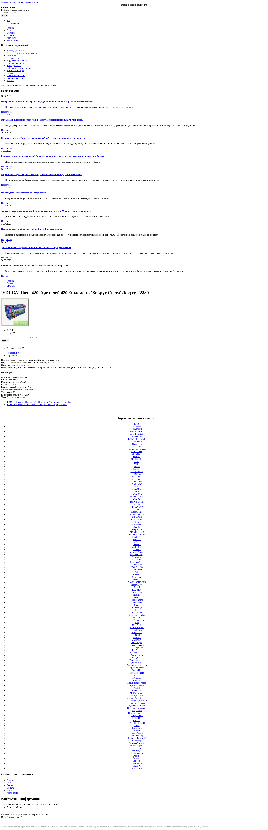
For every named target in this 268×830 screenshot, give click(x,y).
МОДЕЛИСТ (137, 695)
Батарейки (12, 55)
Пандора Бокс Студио (136, 705)
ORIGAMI (137, 569)
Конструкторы (14, 65)
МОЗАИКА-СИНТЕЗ (136, 698)
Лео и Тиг (137, 690)
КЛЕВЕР (136, 678)
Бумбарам (137, 650)
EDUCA (11, 286)
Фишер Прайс (136, 745)
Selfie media (136, 602)
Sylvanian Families (136, 615)
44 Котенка (136, 429)
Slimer (137, 610)
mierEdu (137, 544)
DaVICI (136, 456)
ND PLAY (137, 559)
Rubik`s (136, 595)
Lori (137, 522)
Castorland (137, 446)
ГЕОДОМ (137, 657)
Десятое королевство (137, 665)
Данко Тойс (136, 663)
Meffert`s (137, 539)
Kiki (137, 509)
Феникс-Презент (137, 743)
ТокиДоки (137, 728)
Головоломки (13, 58)
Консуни (137, 680)
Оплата (10, 35)
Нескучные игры (137, 703)
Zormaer (137, 637)
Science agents (136, 600)
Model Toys (136, 547)
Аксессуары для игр (16, 50)
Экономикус (137, 763)
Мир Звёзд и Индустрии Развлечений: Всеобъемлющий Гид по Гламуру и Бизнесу (42, 120)
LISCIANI (137, 517)
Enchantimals (137, 476)
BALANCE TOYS (137, 439)
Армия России (137, 645)
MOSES (137, 549)
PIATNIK (136, 574)
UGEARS (136, 625)
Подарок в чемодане (137, 708)
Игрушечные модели (17, 60)
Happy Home (137, 489)
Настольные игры (15, 70)
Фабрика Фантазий (137, 738)
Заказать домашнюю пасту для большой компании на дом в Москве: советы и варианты (46, 211)
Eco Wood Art (137, 471)
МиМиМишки (137, 693)
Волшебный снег (137, 652)
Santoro (136, 597)
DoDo (137, 466)
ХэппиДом (137, 751)
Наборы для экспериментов (20, 68)
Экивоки (137, 761)
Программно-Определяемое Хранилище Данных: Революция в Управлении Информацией (47, 101)
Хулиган (137, 748)
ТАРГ (137, 725)
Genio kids (137, 481)
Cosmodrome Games (137, 449)
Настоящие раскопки (137, 700)
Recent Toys (136, 585)
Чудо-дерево (137, 753)
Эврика (136, 756)
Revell (137, 587)
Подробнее (6, 112)
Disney (137, 461)
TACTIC (137, 617)
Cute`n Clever (137, 454)
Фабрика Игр (137, 735)
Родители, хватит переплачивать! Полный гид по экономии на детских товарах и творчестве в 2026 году (54, 156)
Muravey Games (137, 552)
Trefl (137, 622)
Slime (136, 605)
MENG (136, 542)
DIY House (137, 464)
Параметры (12, 355)
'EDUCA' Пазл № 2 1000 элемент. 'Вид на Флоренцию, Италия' (37, 404)
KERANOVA (137, 507)
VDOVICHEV (137, 627)
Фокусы (10, 80)
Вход (9, 20)
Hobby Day (137, 494)
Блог (9, 30)
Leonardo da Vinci (137, 514)
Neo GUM (137, 564)
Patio (137, 572)
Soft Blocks (137, 612)
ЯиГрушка (137, 768)
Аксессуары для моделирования (22, 53)
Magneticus (137, 529)
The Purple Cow (137, 620)
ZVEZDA (136, 640)
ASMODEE (136, 436)
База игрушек (136, 647)
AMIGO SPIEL (137, 431)
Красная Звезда (137, 685)
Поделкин (137, 710)
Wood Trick (137, 632)
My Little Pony (136, 554)
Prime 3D (137, 580)
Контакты (11, 38)
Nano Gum (137, 557)
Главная (10, 28)
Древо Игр (137, 670)
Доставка (11, 33)
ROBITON (137, 592)
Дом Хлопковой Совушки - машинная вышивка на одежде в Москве (36, 247)
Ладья (137, 688)
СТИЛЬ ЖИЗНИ (137, 723)
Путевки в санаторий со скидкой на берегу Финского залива (31, 229)
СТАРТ (136, 720)
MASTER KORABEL (136, 534)
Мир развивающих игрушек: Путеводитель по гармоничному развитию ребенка (41, 174)
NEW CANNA (137, 567)
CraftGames (136, 451)
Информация (13, 353)
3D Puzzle (136, 426)
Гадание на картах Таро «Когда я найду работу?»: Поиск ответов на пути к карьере (43, 138)
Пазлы (10, 73)
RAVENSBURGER (137, 582)
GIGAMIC (137, 484)
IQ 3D (137, 504)
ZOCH (137, 635)
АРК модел (136, 642)
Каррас (136, 675)
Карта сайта (12, 40)
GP (136, 486)
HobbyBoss (137, 499)
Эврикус (137, 758)
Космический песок (136, 683)
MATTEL (136, 537)
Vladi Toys (137, 630)
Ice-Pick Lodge (137, 502)
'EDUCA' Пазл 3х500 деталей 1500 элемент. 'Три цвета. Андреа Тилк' (40, 402)
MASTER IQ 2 (137, 532)
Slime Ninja (137, 607)
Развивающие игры (16, 75)
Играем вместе (137, 673)
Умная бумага (136, 733)
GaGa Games (137, 479)
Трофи (137, 730)
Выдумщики (137, 655)
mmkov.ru (52, 85)
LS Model (136, 524)
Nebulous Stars (136, 562)
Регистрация (13, 23)
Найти (4, 16)
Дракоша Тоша (137, 668)
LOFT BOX (136, 519)
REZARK (136, 590)
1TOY (137, 424)
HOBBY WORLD (136, 497)
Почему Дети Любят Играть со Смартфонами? (24, 193)
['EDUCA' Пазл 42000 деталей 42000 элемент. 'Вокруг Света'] (15, 325)
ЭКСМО (137, 766)
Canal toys (137, 444)
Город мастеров (136, 660)
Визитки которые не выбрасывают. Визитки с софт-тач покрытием (35, 265)
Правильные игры (137, 713)
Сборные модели (15, 78)
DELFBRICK (137, 459)
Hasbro (137, 492)
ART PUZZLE (137, 434)
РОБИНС (136, 718)
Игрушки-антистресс (17, 63)
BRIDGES (137, 441)
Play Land (136, 577)
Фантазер (136, 740)
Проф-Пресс (137, 715)
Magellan (137, 527)
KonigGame (136, 512)
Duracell (137, 469)
